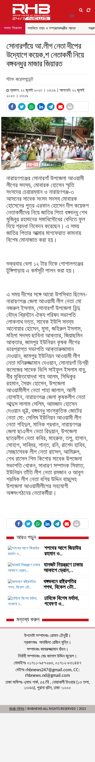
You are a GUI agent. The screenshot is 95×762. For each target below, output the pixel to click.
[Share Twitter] (22, 106)
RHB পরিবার (16, 709)
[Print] (70, 106)
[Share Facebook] (12, 106)
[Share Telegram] (50, 106)
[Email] (60, 106)
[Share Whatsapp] (31, 106)
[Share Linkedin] (41, 106)
